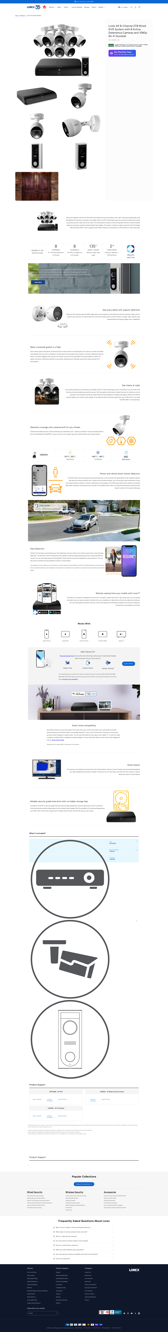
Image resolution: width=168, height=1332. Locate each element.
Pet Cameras (69, 1207)
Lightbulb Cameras (70, 1200)
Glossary (58, 1294)
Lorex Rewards (89, 1278)
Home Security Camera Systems (35, 1195)
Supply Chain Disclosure (33, 1303)
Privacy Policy (31, 1275)
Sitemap (58, 1297)
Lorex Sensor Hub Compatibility (69, 679)
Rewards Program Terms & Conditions (37, 1291)
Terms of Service (31, 1272)
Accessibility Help (32, 1300)
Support (58, 1272)
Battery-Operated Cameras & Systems (75, 1205)
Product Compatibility (62, 1281)
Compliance (59, 1291)
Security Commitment (91, 1288)
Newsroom (88, 1281)
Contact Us (88, 1272)
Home (16, 15)
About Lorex (88, 1275)
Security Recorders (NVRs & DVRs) (36, 1205)
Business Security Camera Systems (36, 1198)
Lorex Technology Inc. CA (57, 1327)
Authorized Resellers (90, 1297)
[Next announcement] (140, 1)
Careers (87, 1300)
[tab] (84, 842)
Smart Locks (69, 1210)
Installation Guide (60, 1288)
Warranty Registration (62, 1275)
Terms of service (96, 1327)
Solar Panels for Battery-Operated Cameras (115, 1207)
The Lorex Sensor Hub (66, 656)
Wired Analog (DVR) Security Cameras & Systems (39, 1203)
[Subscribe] (57, 1313)
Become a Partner (89, 1294)
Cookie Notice (31, 1294)
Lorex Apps (59, 1284)
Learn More (38, 282)
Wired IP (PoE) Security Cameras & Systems (38, 1200)
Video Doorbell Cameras (72, 1198)
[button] (52, 7)
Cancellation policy (116, 1327)
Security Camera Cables (110, 1198)
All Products (22, 15)
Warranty (29, 1288)
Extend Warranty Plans (62, 1278)
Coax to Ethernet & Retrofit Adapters (113, 1205)
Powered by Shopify (69, 1327)
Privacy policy (87, 1327)
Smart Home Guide (58, 740)
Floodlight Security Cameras (73, 1203)
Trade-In (58, 1303)
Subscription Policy (32, 1278)
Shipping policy (106, 1327)
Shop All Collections (83, 1184)
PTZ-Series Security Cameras (34, 1207)
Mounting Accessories (109, 1200)
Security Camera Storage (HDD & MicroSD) (115, 1195)
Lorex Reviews (89, 1291)
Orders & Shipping (32, 1284)
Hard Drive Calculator (62, 1300)
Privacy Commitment (90, 1284)
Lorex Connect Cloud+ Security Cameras (76, 1195)
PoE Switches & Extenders (110, 1203)
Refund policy (78, 1327)
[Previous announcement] (28, 1)
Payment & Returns (32, 1281)
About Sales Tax (31, 1297)
